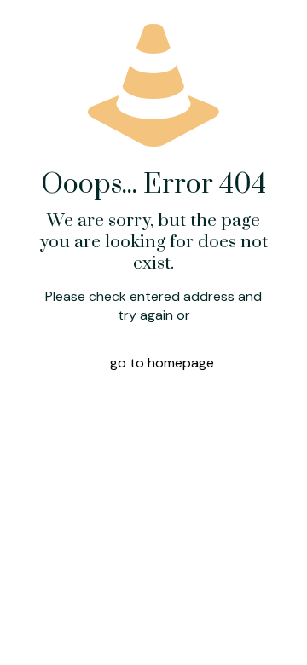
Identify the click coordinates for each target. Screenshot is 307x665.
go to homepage (162, 363)
